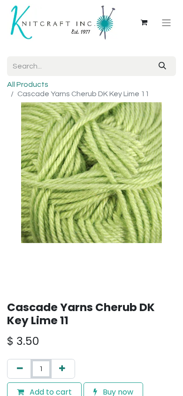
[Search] (162, 66)
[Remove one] (20, 369)
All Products (27, 84)
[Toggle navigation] (166, 22)
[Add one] (62, 369)
